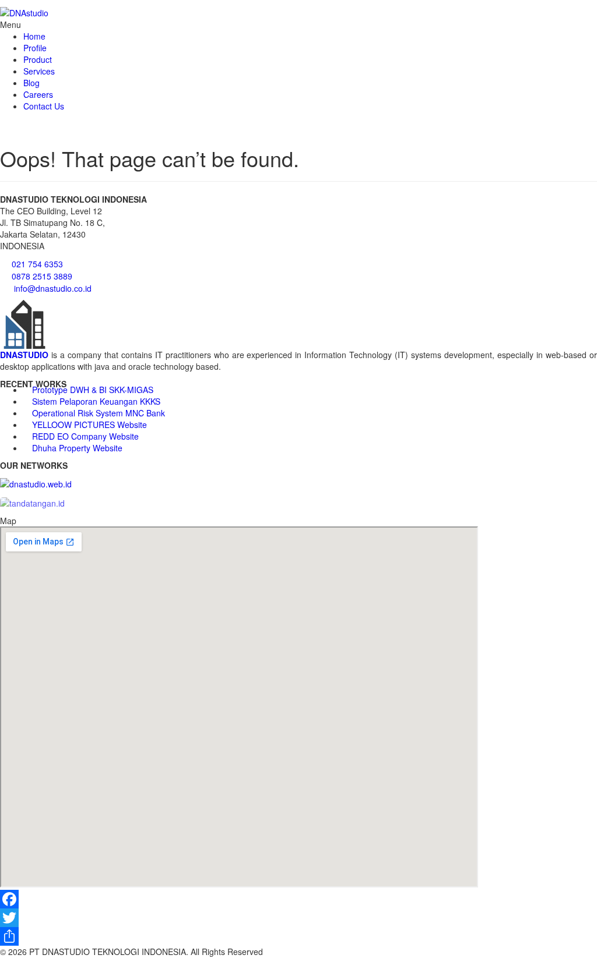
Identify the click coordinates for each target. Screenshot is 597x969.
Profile (35, 48)
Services (39, 71)
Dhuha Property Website (77, 448)
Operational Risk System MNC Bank (98, 413)
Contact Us (43, 106)
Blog (31, 83)
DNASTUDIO (24, 354)
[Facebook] (298, 899)
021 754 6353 (37, 264)
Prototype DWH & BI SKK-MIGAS (92, 389)
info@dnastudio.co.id (53, 288)
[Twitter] (298, 917)
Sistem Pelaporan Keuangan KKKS (96, 401)
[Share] (298, 936)
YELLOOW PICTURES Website (89, 424)
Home (34, 36)
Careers (38, 94)
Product (37, 59)
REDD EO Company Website (85, 436)
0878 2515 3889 (42, 276)
